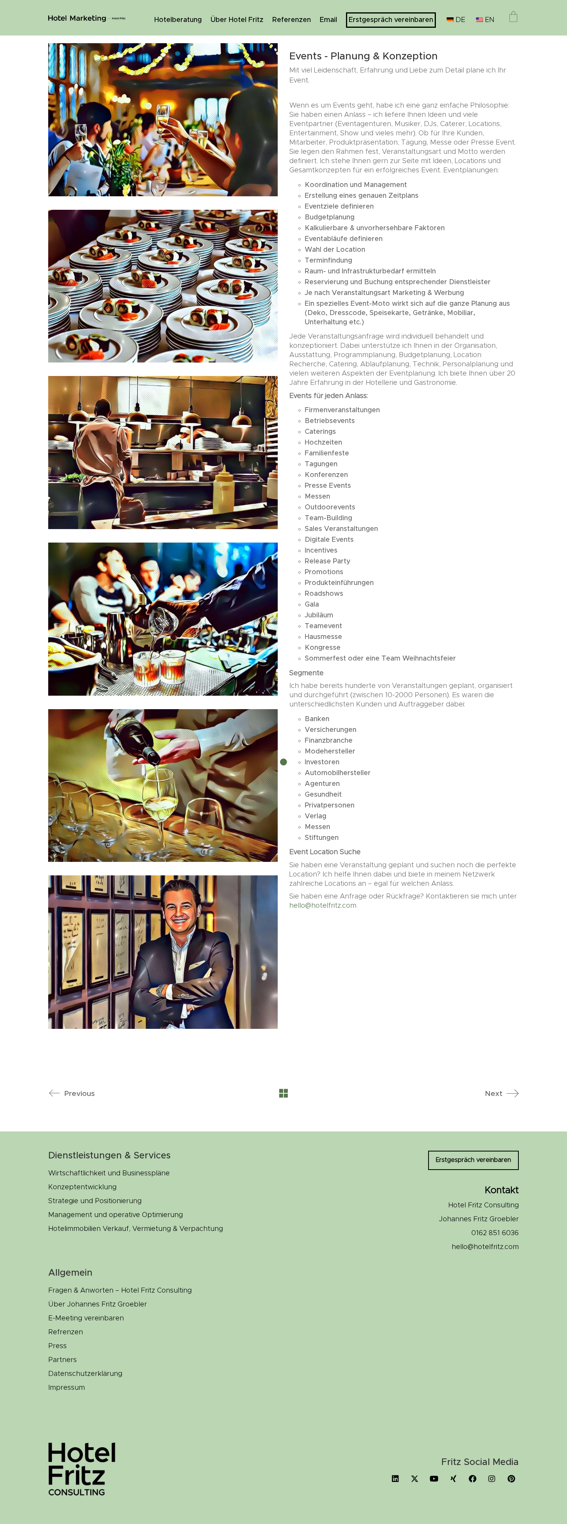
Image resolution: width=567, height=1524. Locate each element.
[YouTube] (434, 1479)
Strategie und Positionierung (95, 1201)
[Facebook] (472, 1479)
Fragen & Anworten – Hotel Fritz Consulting (120, 1290)
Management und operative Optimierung (115, 1215)
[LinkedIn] (395, 1479)
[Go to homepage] (86, 17)
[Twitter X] (414, 1479)
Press (57, 1346)
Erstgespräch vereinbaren (473, 1160)
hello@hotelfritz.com (322, 905)
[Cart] (513, 17)
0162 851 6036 (495, 1233)
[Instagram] (492, 1479)
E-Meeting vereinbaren (86, 1318)
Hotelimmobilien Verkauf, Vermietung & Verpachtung (135, 1229)
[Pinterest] (511, 1479)
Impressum (66, 1387)
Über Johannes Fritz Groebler (97, 1304)
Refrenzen (65, 1332)
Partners (62, 1360)
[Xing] (453, 1479)
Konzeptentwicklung (82, 1187)
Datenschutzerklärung (85, 1374)
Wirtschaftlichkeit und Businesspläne (109, 1173)
